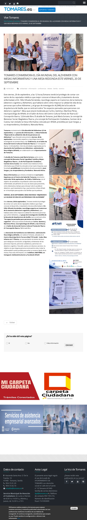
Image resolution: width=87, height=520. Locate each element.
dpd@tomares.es (42, 493)
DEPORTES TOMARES (47, 10)
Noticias (17, 21)
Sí (9, 343)
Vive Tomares (8, 21)
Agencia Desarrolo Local (26, 10)
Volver (12, 322)
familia (55, 89)
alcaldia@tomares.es (14, 488)
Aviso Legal (14, 6)
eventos (61, 89)
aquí (18, 518)
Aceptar (74, 508)
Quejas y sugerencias (30, 6)
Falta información (53, 343)
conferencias (42, 89)
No (29, 343)
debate (49, 89)
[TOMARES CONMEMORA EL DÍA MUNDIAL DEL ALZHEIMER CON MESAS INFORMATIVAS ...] (43, 70)
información (32, 89)
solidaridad (23, 89)
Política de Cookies (49, 6)
